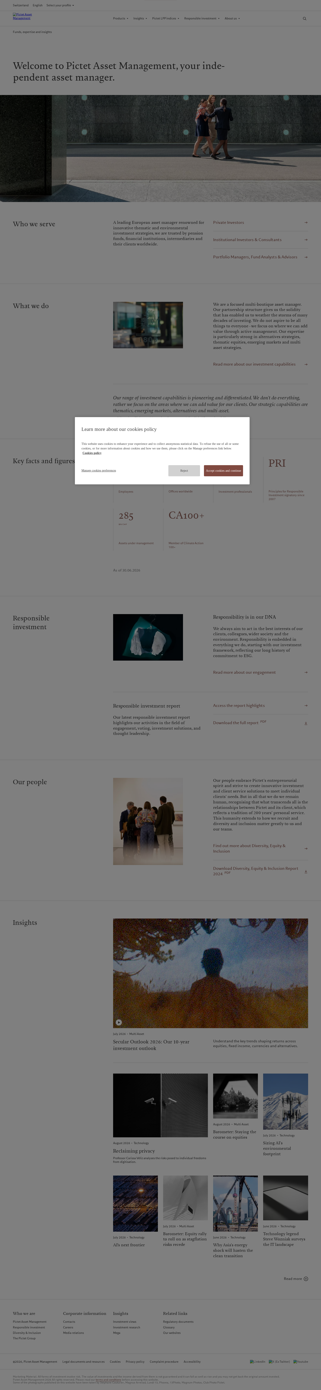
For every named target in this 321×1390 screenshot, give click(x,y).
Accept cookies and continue (223, 470)
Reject (184, 470)
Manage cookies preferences (98, 470)
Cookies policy (92, 453)
